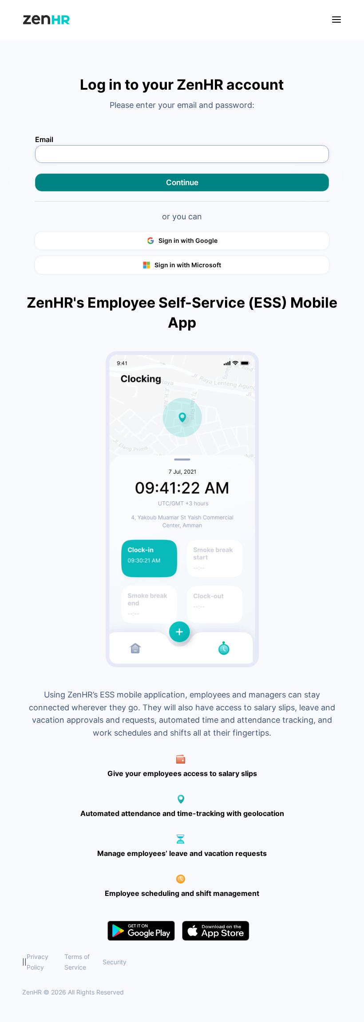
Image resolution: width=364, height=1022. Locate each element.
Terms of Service (77, 962)
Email (44, 139)
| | (74, 962)
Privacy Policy (37, 962)
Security (115, 962)
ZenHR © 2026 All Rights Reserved (73, 992)
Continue (182, 182)
